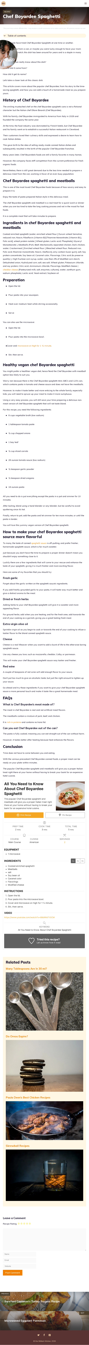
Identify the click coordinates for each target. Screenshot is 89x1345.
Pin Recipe (67, 815)
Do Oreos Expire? (17, 1036)
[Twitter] (38, 1335)
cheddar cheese (10, 269)
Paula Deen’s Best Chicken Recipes (28, 1097)
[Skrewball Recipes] (44, 1199)
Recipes (7, 12)
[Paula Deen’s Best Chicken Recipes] (44, 1138)
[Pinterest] (49, 1335)
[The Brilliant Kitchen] (4, 3)
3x (82, 861)
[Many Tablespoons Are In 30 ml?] (44, 1028)
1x (73, 861)
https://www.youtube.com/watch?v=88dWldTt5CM (29, 917)
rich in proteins (14, 722)
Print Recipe (25, 815)
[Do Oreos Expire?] (44, 1090)
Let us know (43, 942)
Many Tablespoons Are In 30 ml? (27, 968)
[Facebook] (44, 1335)
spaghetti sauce (39, 543)
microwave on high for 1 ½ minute (34, 345)
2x (78, 861)
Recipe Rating (10, 1223)
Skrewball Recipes (17, 1145)
